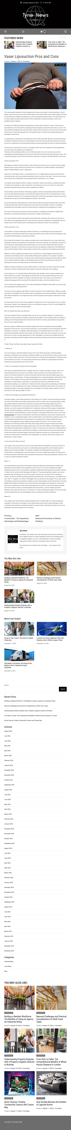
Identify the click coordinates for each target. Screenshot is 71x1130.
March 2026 (8, 755)
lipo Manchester (9, 415)
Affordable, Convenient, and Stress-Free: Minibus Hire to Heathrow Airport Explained (18, 665)
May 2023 (7, 921)
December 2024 (9, 829)
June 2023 (7, 916)
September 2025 (9, 785)
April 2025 (7, 809)
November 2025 (9, 775)
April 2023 (7, 926)
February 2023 (8, 936)
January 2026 (8, 765)
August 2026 (8, 731)
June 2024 (7, 858)
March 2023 (8, 931)
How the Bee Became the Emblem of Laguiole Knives (51, 1103)
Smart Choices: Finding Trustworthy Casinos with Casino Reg (23, 720)
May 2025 (7, 804)
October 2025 (8, 780)
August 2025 (8, 790)
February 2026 (8, 760)
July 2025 (7, 794)
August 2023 (8, 907)
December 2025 (9, 770)
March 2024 (8, 873)
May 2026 (7, 746)
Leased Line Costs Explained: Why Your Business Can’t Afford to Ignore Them (50, 639)
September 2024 (9, 843)
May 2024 (7, 863)
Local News (7, 966)
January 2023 (8, 941)
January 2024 (8, 882)
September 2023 (9, 902)
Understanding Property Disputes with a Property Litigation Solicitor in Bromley (24, 45)
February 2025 (8, 819)
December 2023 (9, 887)
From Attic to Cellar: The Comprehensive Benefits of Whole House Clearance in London (57, 45)
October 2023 (8, 897)
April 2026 (7, 750)
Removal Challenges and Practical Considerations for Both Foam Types (49, 579)
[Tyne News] (13, 539)
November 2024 (9, 833)
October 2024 (8, 838)
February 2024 (8, 877)
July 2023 (7, 912)
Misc (5, 971)
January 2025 (8, 824)
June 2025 (7, 799)
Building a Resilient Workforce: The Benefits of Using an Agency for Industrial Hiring (18, 580)
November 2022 (9, 951)
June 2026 (7, 741)
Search (6, 685)
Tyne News (26, 61)
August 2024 (8, 848)
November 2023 (9, 892)
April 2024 (7, 868)
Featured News (8, 961)
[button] (64, 37)
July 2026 (7, 736)
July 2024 (7, 853)
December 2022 (9, 946)
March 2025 (8, 814)
